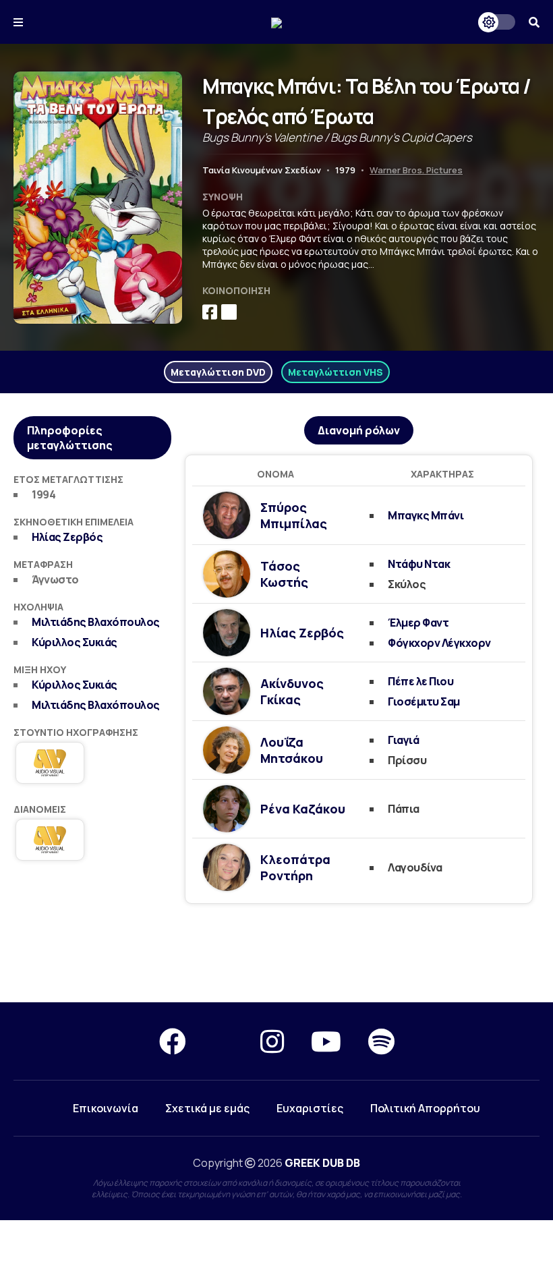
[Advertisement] (276, 953)
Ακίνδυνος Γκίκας (292, 691)
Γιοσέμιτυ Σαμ (424, 701)
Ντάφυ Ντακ (419, 563)
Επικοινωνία (105, 1108)
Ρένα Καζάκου (302, 809)
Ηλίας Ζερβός (67, 536)
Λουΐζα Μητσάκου (291, 750)
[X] (223, 1041)
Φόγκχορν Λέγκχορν (439, 642)
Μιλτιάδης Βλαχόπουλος (96, 621)
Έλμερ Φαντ (418, 622)
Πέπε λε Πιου (420, 681)
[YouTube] (326, 1041)
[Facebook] (172, 1041)
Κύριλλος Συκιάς (74, 642)
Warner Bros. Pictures (416, 170)
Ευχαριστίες (309, 1108)
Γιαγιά (403, 739)
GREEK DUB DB (322, 1162)
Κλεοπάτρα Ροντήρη (295, 867)
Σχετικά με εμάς (207, 1108)
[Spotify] (381, 1041)
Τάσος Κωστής (284, 574)
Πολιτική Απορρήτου (425, 1108)
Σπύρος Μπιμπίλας (293, 515)
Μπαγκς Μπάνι (425, 515)
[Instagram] (272, 1041)
